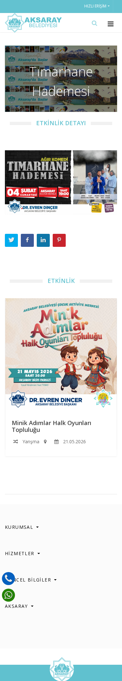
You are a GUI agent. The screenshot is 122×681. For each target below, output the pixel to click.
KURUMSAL (20, 527)
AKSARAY (17, 606)
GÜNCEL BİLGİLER (29, 580)
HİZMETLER (20, 553)
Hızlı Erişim (95, 6)
